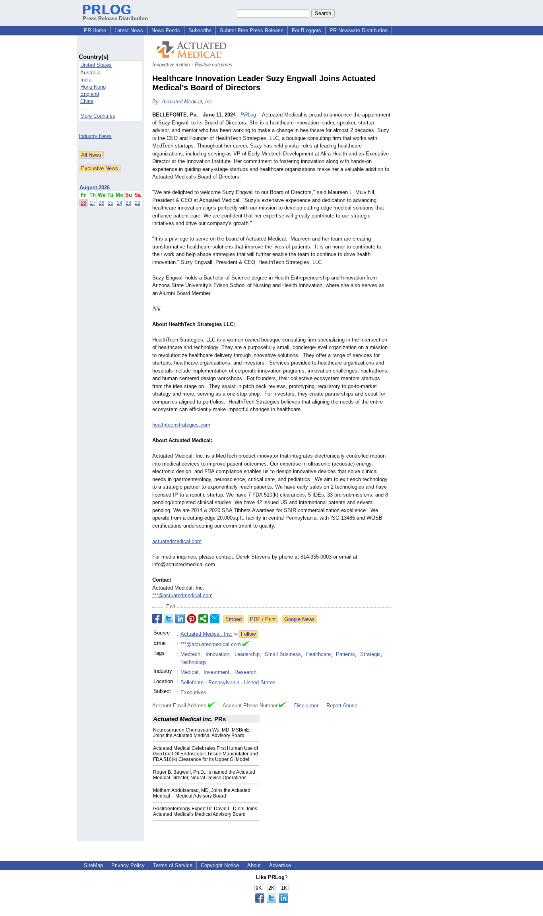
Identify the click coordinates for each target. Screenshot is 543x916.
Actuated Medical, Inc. (188, 102)
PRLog (248, 115)
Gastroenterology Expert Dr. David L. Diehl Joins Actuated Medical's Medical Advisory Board (205, 811)
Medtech (190, 654)
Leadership (247, 654)
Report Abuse (341, 705)
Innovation (217, 654)
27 (92, 203)
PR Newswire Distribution (359, 30)
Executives (193, 692)
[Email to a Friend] (214, 618)
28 (83, 203)
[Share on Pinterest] (191, 618)
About (254, 865)
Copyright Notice (220, 865)
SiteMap (93, 865)
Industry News (95, 136)
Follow (248, 634)
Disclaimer (306, 705)
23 (128, 203)
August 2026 (95, 187)
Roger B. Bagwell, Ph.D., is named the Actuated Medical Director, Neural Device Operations (204, 774)
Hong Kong (93, 87)
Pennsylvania (223, 682)
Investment (216, 672)
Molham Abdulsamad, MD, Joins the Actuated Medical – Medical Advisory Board (201, 793)
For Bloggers (306, 30)
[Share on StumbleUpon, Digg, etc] (203, 618)
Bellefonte (192, 682)
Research (245, 672)
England (89, 94)
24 (119, 203)
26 (101, 203)
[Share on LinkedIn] (180, 618)
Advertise (280, 865)
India (85, 80)
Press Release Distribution (115, 18)
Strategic (370, 654)
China (86, 101)
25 (110, 203)
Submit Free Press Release (251, 30)
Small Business (283, 654)
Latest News (128, 30)
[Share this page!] (271, 901)
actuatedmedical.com (177, 541)
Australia (90, 73)
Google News (299, 619)
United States (96, 65)
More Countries (97, 116)
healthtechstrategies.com (181, 425)
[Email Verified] (246, 644)
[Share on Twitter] (168, 618)
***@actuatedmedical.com (182, 595)
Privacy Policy (128, 865)
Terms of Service (172, 865)
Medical (189, 672)
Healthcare (318, 654)
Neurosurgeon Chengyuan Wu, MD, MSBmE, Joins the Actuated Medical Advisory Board (201, 732)
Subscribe (199, 30)
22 (137, 203)
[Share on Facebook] (157, 618)
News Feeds (165, 30)
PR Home (95, 30)
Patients (345, 654)
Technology (193, 662)
